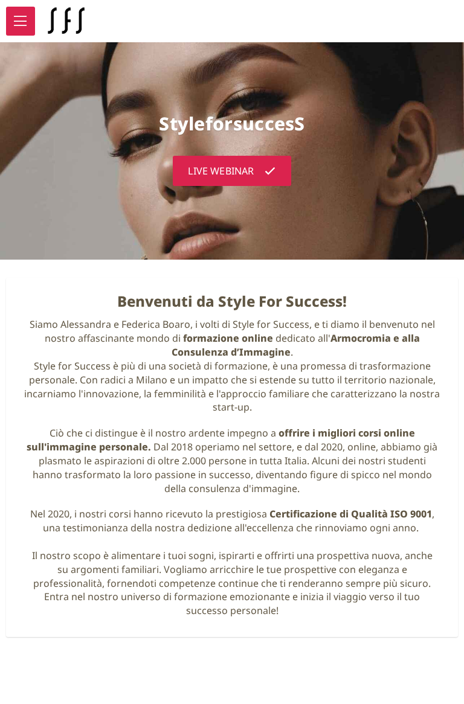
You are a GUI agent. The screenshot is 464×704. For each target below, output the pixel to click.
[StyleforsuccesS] (65, 21)
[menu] (20, 21)
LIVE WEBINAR (221, 171)
